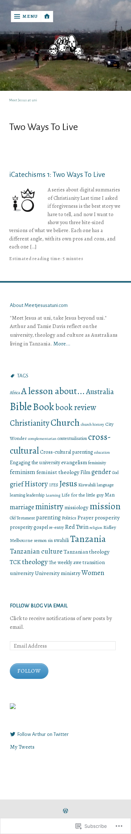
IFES (53, 485)
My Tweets (22, 746)
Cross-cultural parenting (66, 452)
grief (16, 484)
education (102, 452)
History (36, 484)
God (115, 472)
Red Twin (76, 527)
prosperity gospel (29, 527)
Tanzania (88, 539)
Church (65, 422)
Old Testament (22, 518)
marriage (22, 506)
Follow (29, 671)
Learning (52, 495)
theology (35, 562)
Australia (100, 391)
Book (43, 407)
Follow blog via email (39, 605)
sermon (40, 540)
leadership (35, 495)
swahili (61, 540)
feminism (22, 472)
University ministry (57, 573)
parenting (48, 518)
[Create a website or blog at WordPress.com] (65, 811)
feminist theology (57, 472)
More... (61, 343)
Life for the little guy (82, 494)
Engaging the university (35, 462)
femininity (97, 463)
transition (94, 562)
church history (92, 424)
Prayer (86, 517)
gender (101, 471)
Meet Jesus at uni (23, 100)
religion (96, 527)
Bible (21, 406)
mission (105, 506)
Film (85, 472)
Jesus (68, 483)
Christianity (29, 423)
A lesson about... (53, 391)
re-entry (56, 527)
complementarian (42, 438)
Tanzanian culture (36, 551)
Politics (69, 517)
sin (50, 540)
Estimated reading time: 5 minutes (46, 259)
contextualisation (72, 438)
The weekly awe (65, 562)
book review (75, 407)
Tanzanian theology (87, 551)
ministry (49, 506)
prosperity (107, 517)
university (22, 573)
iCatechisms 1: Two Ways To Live (57, 174)
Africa (15, 393)
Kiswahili (87, 485)
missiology (76, 507)
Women (93, 573)
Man (110, 494)
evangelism (74, 462)
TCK (15, 562)
